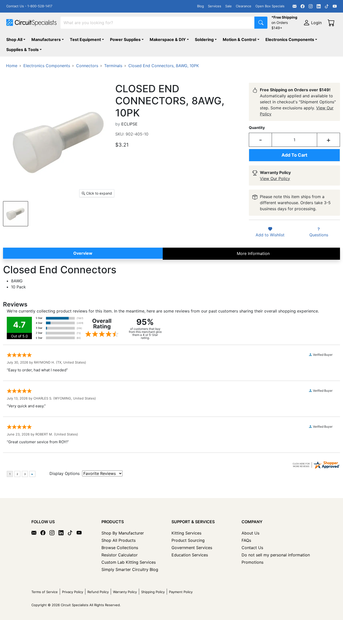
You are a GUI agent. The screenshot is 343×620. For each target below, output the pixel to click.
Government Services (192, 547)
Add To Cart (294, 155)
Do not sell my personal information (276, 554)
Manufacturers (46, 39)
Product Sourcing (188, 540)
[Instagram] (311, 6)
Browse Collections (119, 547)
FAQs (246, 540)
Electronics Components (289, 39)
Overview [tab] (82, 253)
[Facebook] (303, 6)
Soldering (204, 39)
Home (11, 65)
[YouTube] (335, 6)
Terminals (113, 65)
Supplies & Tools (22, 49)
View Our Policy (275, 178)
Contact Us (252, 547)
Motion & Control (239, 39)
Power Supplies (125, 39)
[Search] (260, 23)
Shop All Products (118, 540)
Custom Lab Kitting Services (128, 562)
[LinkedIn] (319, 6)
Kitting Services (186, 533)
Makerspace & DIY (168, 39)
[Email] (295, 6)
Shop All (14, 39)
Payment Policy (181, 592)
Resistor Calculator (119, 554)
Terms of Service (44, 592)
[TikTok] (327, 6)
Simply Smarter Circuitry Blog (129, 569)
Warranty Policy (125, 592)
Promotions (252, 562)
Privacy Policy (72, 592)
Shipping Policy (153, 592)
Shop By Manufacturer (122, 533)
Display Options (64, 473)
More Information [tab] (253, 253)
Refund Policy (98, 592)
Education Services (190, 554)
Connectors (87, 65)
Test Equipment (85, 39)
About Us (250, 533)
